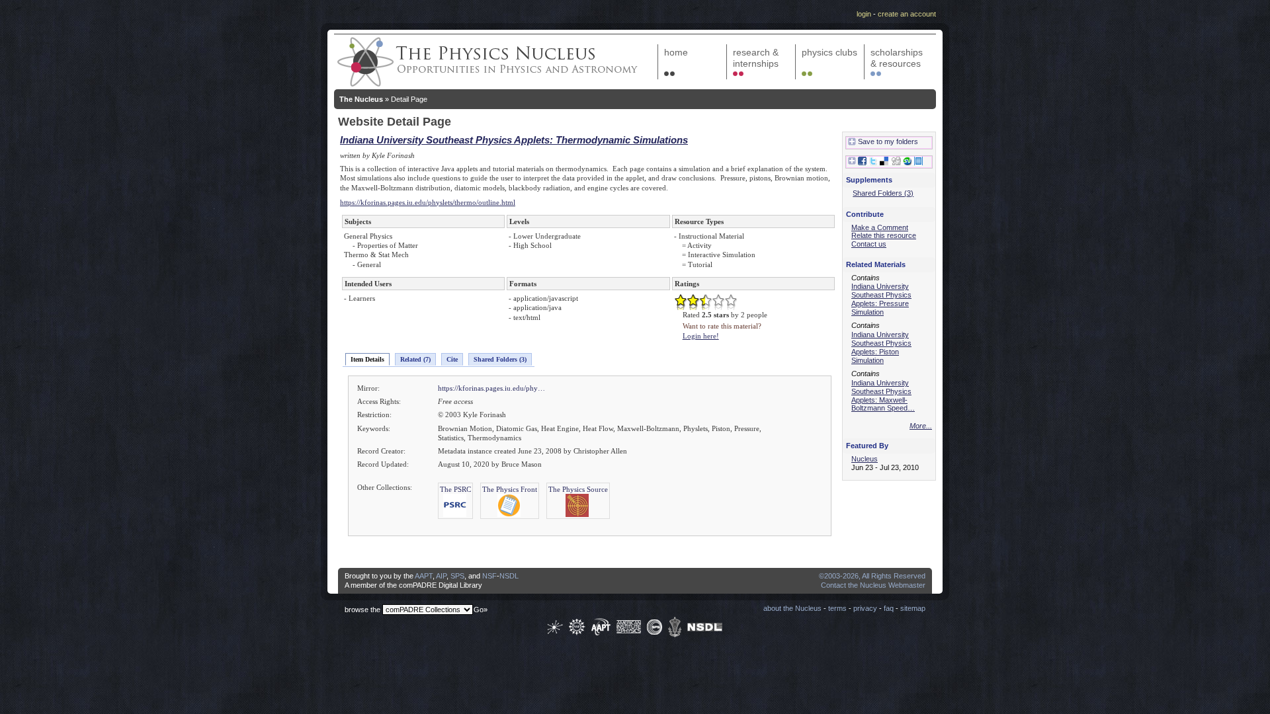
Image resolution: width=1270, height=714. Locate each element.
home (676, 52)
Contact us (868, 244)
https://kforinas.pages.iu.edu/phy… (491, 388)
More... (921, 426)
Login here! (701, 336)
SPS (457, 576)
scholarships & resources (896, 58)
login (864, 14)
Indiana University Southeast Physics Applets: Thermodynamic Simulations (514, 139)
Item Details (367, 359)
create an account (907, 14)
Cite (452, 359)
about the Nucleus (792, 608)
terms (837, 608)
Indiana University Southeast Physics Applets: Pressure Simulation (881, 298)
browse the (362, 610)
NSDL (509, 576)
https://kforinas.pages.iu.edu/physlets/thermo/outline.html (427, 202)
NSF (489, 576)
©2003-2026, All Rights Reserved (872, 576)
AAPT (424, 576)
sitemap (912, 608)
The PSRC (455, 489)
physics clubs (829, 52)
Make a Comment (879, 227)
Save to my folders (888, 141)
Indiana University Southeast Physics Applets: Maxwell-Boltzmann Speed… (883, 395)
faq (889, 608)
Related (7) (415, 359)
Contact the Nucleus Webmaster (873, 585)
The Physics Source (578, 489)
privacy (865, 608)
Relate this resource (883, 235)
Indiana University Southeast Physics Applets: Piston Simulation (881, 347)
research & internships (756, 58)
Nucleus (864, 459)
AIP (441, 576)
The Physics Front (509, 489)
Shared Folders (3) (500, 359)
